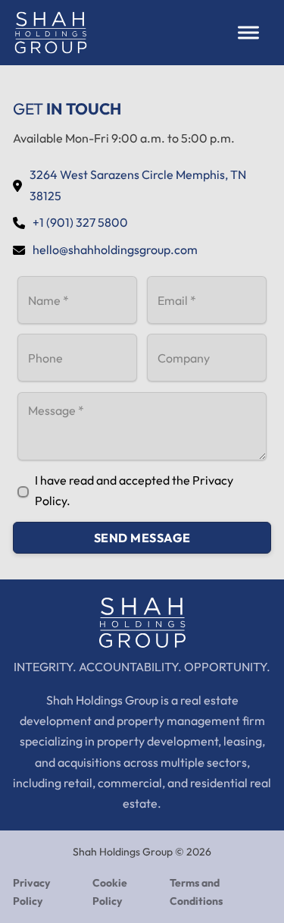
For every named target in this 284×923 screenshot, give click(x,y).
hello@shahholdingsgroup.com (115, 249)
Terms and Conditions (196, 892)
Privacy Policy (31, 892)
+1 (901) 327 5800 (80, 222)
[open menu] (248, 32)
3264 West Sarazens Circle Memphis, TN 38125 (138, 184)
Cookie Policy (109, 892)
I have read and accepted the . (134, 490)
